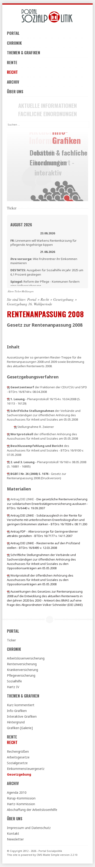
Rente (12, 62)
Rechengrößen (18, 751)
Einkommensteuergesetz (26, 768)
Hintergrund (16, 722)
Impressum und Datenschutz (29, 828)
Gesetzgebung (63, 299)
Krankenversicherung (22, 669)
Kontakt (13, 833)
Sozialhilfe (14, 681)
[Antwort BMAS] (8, 591)
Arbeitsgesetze (18, 757)
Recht (12, 72)
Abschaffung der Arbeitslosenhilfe (32, 809)
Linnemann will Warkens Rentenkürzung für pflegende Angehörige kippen (43, 242)
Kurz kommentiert (20, 705)
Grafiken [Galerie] (20, 728)
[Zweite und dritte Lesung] (8, 462)
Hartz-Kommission (21, 804)
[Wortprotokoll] (8, 434)
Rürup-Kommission (21, 798)
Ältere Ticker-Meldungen (21, 291)
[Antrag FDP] (8, 531)
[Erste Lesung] (8, 399)
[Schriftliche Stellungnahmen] (8, 555)
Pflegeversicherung (21, 675)
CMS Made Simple (48, 854)
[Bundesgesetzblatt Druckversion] (8, 474)
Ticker (11, 640)
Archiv (13, 82)
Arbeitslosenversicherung (26, 658)
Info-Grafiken (17, 710)
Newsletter (15, 839)
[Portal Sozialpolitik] (47, 16)
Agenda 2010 (17, 792)
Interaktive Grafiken (22, 716)
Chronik (14, 43)
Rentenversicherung (22, 664)
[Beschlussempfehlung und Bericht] (8, 446)
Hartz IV (13, 687)
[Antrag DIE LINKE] (8, 499)
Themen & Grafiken (23, 52)
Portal (13, 33)
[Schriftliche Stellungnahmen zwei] (15, 427)
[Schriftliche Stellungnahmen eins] (8, 411)
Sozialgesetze (17, 763)
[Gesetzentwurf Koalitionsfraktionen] (8, 387)
